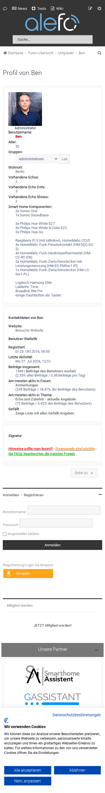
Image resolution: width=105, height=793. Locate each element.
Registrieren (33, 495)
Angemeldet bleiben (23, 534)
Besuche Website (29, 330)
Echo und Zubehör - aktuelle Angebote (45, 399)
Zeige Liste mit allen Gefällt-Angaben (44, 413)
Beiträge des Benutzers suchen (51, 371)
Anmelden (11, 495)
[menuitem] (19, 9)
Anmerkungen (26, 385)
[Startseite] (53, 23)
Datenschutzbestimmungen (77, 715)
